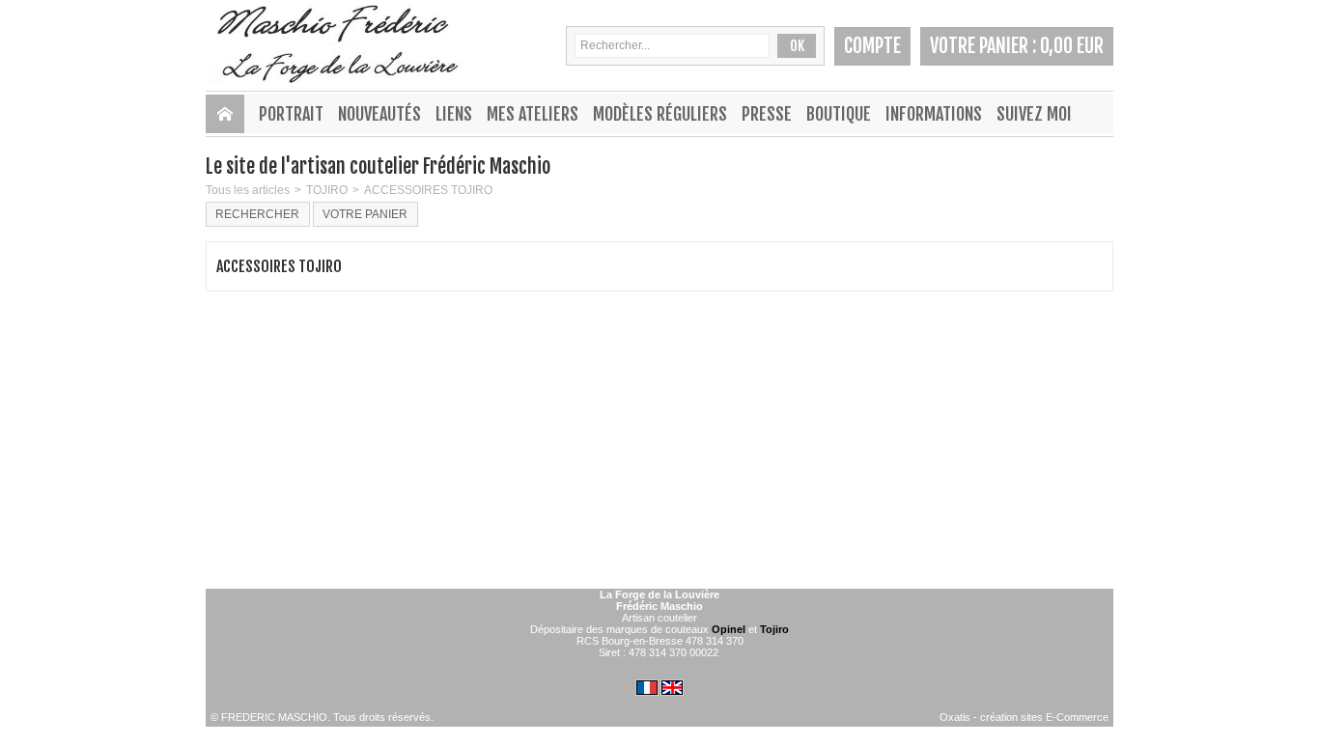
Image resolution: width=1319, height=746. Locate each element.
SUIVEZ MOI (1034, 113)
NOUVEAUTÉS (379, 113)
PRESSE (767, 113)
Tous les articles (248, 190)
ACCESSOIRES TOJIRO (428, 190)
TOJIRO (327, 190)
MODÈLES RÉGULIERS (660, 113)
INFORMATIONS (933, 113)
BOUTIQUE (838, 113)
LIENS (453, 113)
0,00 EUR (1072, 46)
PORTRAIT (291, 113)
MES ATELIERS (532, 113)
